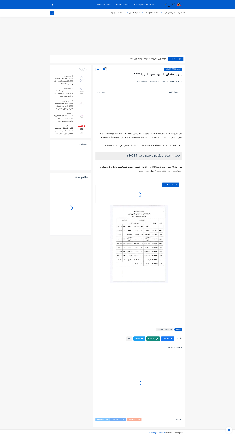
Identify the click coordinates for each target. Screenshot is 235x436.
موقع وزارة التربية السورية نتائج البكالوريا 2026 (148, 59)
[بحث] (52, 13)
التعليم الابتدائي (170, 13)
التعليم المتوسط (152, 13)
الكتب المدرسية (117, 13)
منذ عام (68, 113)
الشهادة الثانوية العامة (173, 69)
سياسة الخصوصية (104, 4)
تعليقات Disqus (102, 419)
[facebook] (52, 4)
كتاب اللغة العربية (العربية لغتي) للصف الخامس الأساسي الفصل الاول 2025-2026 (63, 119)
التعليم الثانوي (134, 13)
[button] (167, 338)
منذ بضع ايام (67, 76)
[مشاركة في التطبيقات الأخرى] (129, 338)
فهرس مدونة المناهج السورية (144, 4)
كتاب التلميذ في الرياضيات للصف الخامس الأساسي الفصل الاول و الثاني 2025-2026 (63, 131)
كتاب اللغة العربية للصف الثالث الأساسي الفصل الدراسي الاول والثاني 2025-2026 (63, 107)
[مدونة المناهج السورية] (172, 4)
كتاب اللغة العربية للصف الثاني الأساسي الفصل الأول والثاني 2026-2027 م (63, 81)
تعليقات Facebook (118, 419)
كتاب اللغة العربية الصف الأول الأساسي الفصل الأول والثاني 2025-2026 (63, 93)
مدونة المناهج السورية (157, 433)
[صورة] (81, 79)
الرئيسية (181, 13)
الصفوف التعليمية (122, 4)
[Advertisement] (117, 36)
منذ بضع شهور (67, 101)
